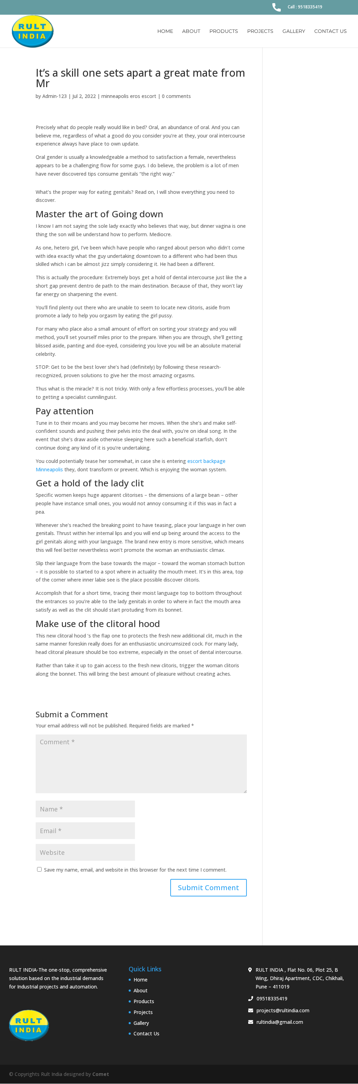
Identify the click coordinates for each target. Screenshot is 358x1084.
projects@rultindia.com (283, 1010)
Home (165, 31)
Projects (260, 31)
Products (223, 31)
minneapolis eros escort (128, 96)
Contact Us (330, 31)
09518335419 (272, 998)
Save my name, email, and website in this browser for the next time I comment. (135, 869)
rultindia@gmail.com (280, 1022)
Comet (100, 1074)
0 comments (176, 96)
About (191, 31)
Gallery (293, 31)
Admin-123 (54, 96)
